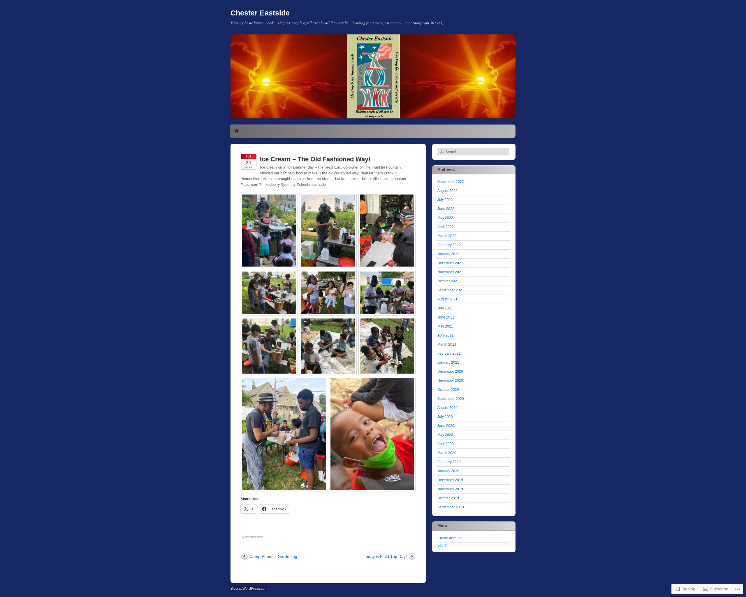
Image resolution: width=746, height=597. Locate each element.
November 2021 (450, 272)
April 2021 (445, 335)
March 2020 (446, 453)
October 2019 (448, 498)
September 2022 (450, 182)
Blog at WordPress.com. (249, 589)
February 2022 (449, 245)
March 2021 (446, 344)
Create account (449, 538)
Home (236, 131)
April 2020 (445, 444)
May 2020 (445, 435)
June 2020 (445, 426)
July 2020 (445, 417)
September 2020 (450, 399)
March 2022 (446, 236)
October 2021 (448, 281)
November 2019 (450, 489)
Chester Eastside (260, 13)
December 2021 (450, 263)
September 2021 (450, 290)
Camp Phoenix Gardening (273, 556)
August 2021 (447, 299)
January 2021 (448, 362)
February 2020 (449, 462)
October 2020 (448, 390)
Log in (442, 545)
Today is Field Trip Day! (385, 556)
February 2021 (449, 353)
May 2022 (445, 218)
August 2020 (447, 408)
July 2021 (445, 308)
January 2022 (448, 254)
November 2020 (450, 381)
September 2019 (450, 507)
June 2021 (445, 317)
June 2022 (445, 209)
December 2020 (450, 372)
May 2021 (445, 326)
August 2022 (447, 191)
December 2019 (450, 480)
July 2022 (445, 200)
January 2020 (448, 471)
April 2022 (445, 227)
